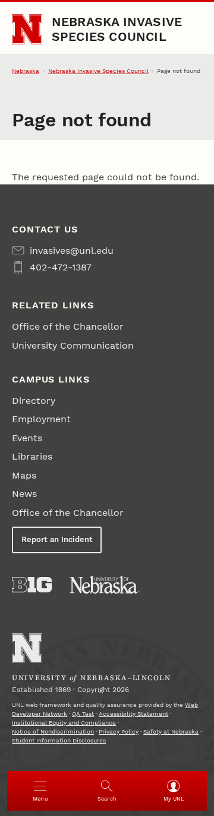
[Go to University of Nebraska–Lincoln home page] (27, 29)
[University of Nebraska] (104, 585)
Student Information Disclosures (59, 740)
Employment (41, 419)
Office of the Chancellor (68, 326)
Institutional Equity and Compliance (64, 722)
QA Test (83, 713)
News (24, 493)
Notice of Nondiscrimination (53, 731)
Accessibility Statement (133, 713)
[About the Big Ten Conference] (32, 584)
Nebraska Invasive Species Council (117, 28)
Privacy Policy (119, 731)
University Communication (73, 345)
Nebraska (25, 71)
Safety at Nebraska (171, 731)
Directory (33, 400)
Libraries (32, 456)
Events (27, 438)
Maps (24, 475)
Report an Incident (57, 539)
